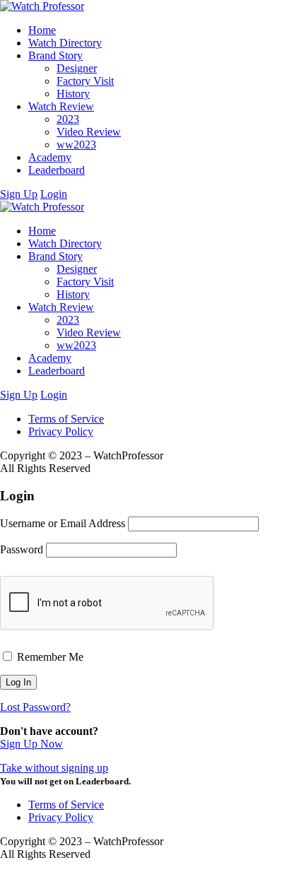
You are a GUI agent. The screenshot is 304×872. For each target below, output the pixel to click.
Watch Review (61, 106)
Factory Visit (85, 81)
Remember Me (48, 657)
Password (21, 549)
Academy (49, 157)
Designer (77, 68)
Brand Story (55, 55)
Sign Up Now (31, 744)
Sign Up (18, 194)
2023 (68, 119)
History (73, 94)
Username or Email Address (62, 523)
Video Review (89, 132)
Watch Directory (65, 43)
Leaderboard (56, 170)
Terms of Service (66, 419)
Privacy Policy (60, 431)
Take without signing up (54, 768)
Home (42, 30)
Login (53, 194)
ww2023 (76, 145)
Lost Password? (35, 707)
